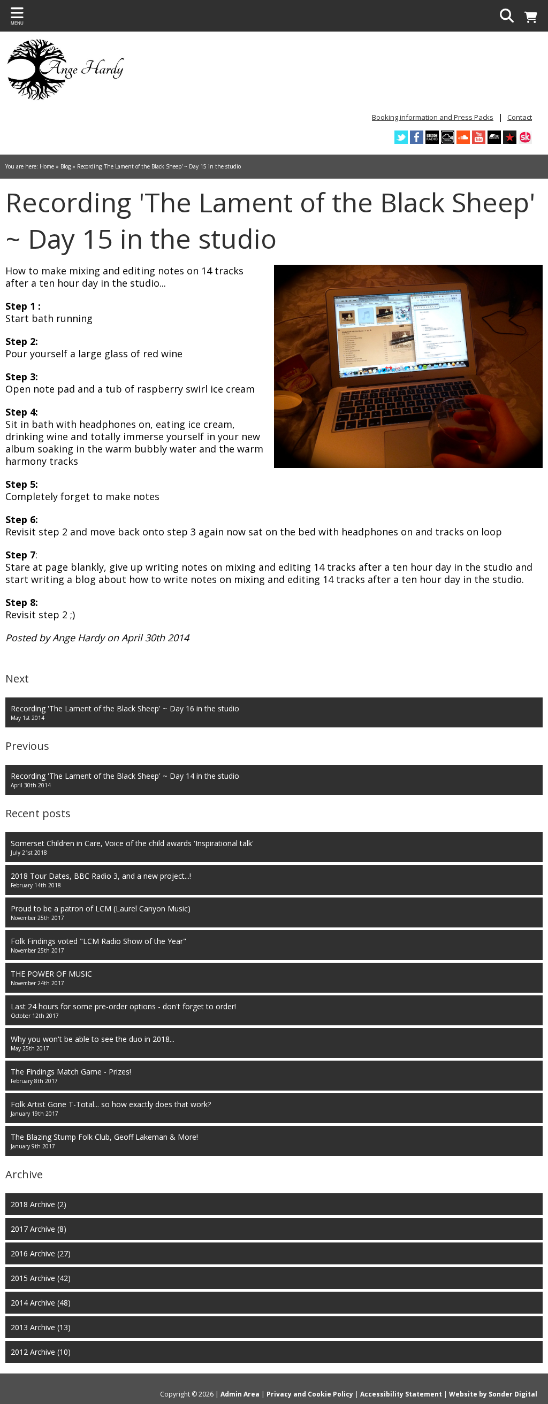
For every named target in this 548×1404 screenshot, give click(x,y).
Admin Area (240, 1394)
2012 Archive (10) (41, 1352)
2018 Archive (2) (38, 1204)
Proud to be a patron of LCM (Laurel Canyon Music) (101, 912)
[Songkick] (525, 137)
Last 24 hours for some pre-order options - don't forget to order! (123, 1010)
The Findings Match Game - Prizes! (71, 1076)
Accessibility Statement (401, 1394)
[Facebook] (416, 137)
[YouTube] (478, 137)
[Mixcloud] (447, 137)
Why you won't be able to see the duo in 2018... (92, 1043)
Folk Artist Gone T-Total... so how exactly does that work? (111, 1108)
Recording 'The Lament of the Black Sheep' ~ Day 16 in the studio (125, 712)
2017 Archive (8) (38, 1229)
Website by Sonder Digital (493, 1394)
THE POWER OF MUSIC (51, 978)
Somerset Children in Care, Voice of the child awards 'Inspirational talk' (132, 847)
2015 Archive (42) (41, 1278)
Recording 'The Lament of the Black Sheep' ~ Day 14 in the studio (125, 780)
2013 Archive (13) (41, 1327)
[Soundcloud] (463, 137)
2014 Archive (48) (41, 1303)
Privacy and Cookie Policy (310, 1394)
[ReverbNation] (509, 137)
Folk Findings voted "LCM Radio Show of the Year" (98, 945)
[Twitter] (401, 137)
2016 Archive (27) (41, 1253)
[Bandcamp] (494, 137)
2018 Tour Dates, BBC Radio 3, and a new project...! (101, 880)
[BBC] (432, 137)
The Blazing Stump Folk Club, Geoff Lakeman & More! (104, 1141)
